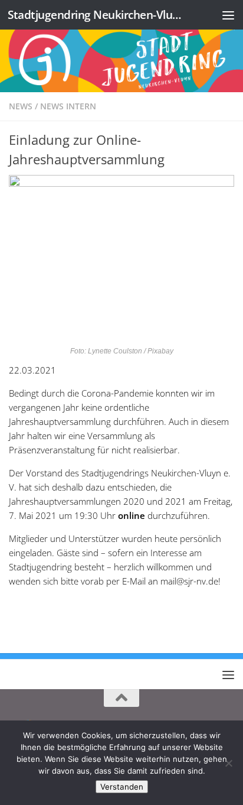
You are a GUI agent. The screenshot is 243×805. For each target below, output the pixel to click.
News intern (68, 106)
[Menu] (228, 15)
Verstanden (121, 786)
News (20, 106)
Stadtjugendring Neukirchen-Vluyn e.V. (95, 14)
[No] (228, 763)
